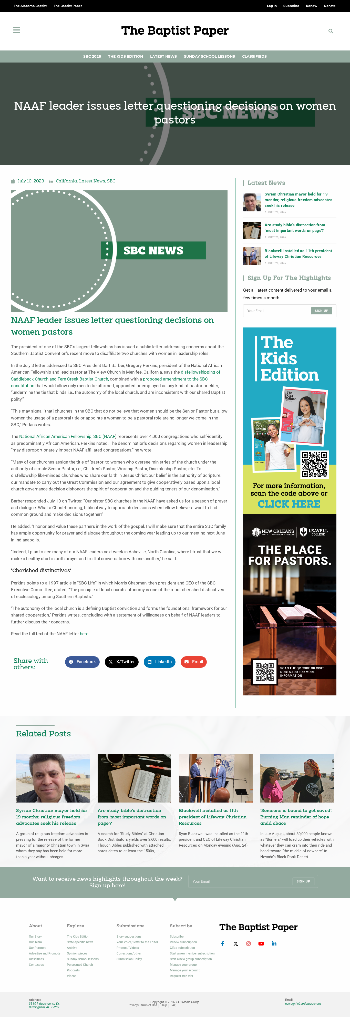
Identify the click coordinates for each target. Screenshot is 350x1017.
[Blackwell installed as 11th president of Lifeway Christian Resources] (252, 256)
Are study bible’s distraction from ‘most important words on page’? (295, 228)
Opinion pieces (77, 953)
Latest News (163, 56)
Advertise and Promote (44, 953)
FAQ (173, 1005)
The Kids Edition (125, 56)
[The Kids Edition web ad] (289, 420)
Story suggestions (129, 936)
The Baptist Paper (68, 6)
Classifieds (254, 56)
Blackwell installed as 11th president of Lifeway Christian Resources (298, 254)
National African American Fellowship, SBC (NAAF (67, 436)
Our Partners (37, 948)
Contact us (36, 965)
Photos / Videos (128, 948)
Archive (72, 948)
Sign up (321, 311)
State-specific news (80, 942)
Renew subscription (183, 942)
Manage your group (183, 965)
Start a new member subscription (192, 953)
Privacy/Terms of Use (142, 1005)
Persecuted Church (80, 965)
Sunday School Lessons (209, 56)
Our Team (35, 942)
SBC (111, 181)
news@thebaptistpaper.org (303, 1003)
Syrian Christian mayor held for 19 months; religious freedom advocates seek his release (298, 200)
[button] (330, 31)
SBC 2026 (92, 56)
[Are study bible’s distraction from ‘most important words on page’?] (252, 231)
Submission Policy (129, 959)
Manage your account (185, 970)
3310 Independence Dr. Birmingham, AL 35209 (44, 1005)
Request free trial (181, 976)
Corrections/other (129, 953)
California (66, 181)
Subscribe (176, 936)
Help (164, 1005)
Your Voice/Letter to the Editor (137, 942)
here (84, 633)
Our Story (35, 936)
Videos (71, 976)
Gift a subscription (182, 948)
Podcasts (73, 970)
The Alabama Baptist (30, 6)
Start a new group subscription (191, 959)
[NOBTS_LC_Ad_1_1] (289, 604)
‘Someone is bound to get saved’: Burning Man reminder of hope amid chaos (296, 817)
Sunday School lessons (83, 959)
